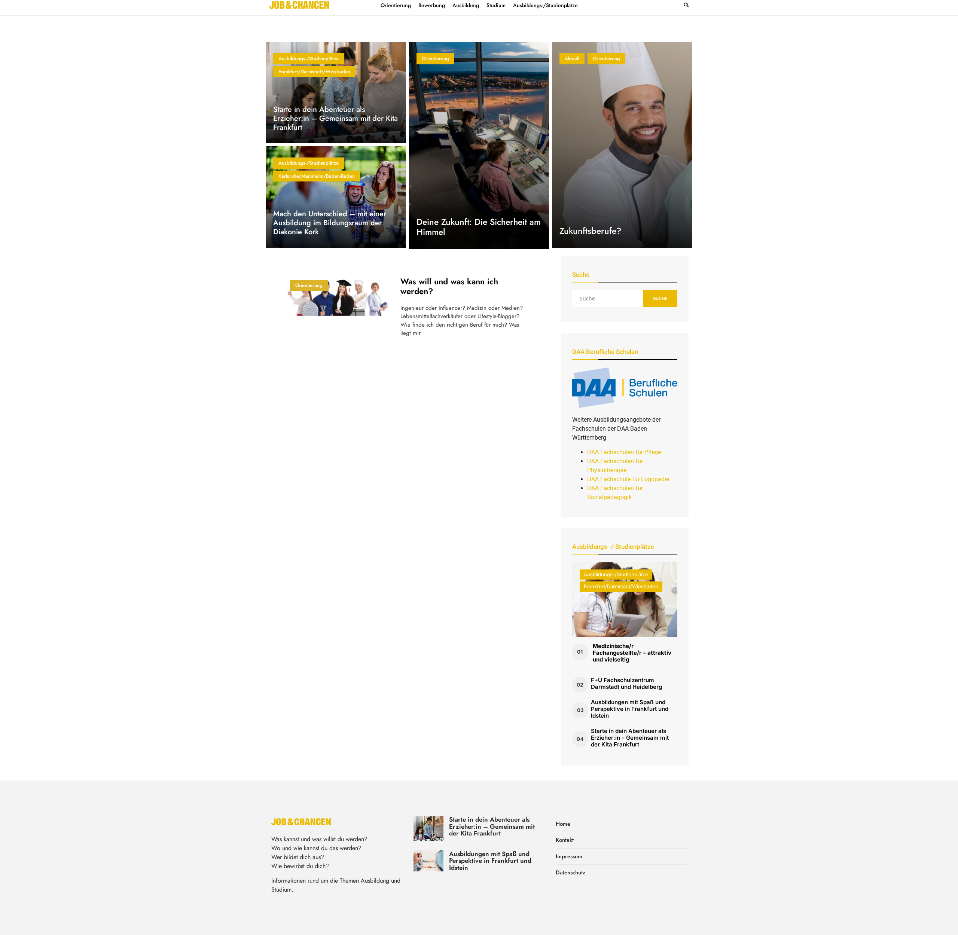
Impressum (569, 856)
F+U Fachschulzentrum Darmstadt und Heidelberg (626, 683)
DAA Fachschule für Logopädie (628, 479)
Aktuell (572, 58)
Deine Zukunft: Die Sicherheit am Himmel (479, 227)
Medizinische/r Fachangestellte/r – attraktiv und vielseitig (632, 652)
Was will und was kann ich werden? (449, 286)
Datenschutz (570, 872)
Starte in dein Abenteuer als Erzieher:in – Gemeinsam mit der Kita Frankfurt (335, 118)
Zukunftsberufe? (590, 230)
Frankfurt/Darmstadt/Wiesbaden (314, 71)
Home (563, 824)
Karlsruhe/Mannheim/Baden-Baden (316, 176)
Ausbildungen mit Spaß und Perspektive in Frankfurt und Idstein (629, 709)
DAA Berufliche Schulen (605, 351)
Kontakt (565, 840)
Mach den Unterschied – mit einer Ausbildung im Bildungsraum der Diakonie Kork (329, 222)
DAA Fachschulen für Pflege (624, 452)
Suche (660, 298)
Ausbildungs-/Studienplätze (308, 58)
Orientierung (435, 58)
